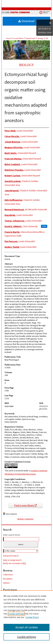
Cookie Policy (32, 617)
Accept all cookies (26, 627)
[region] (26, 617)
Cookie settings (16, 613)
